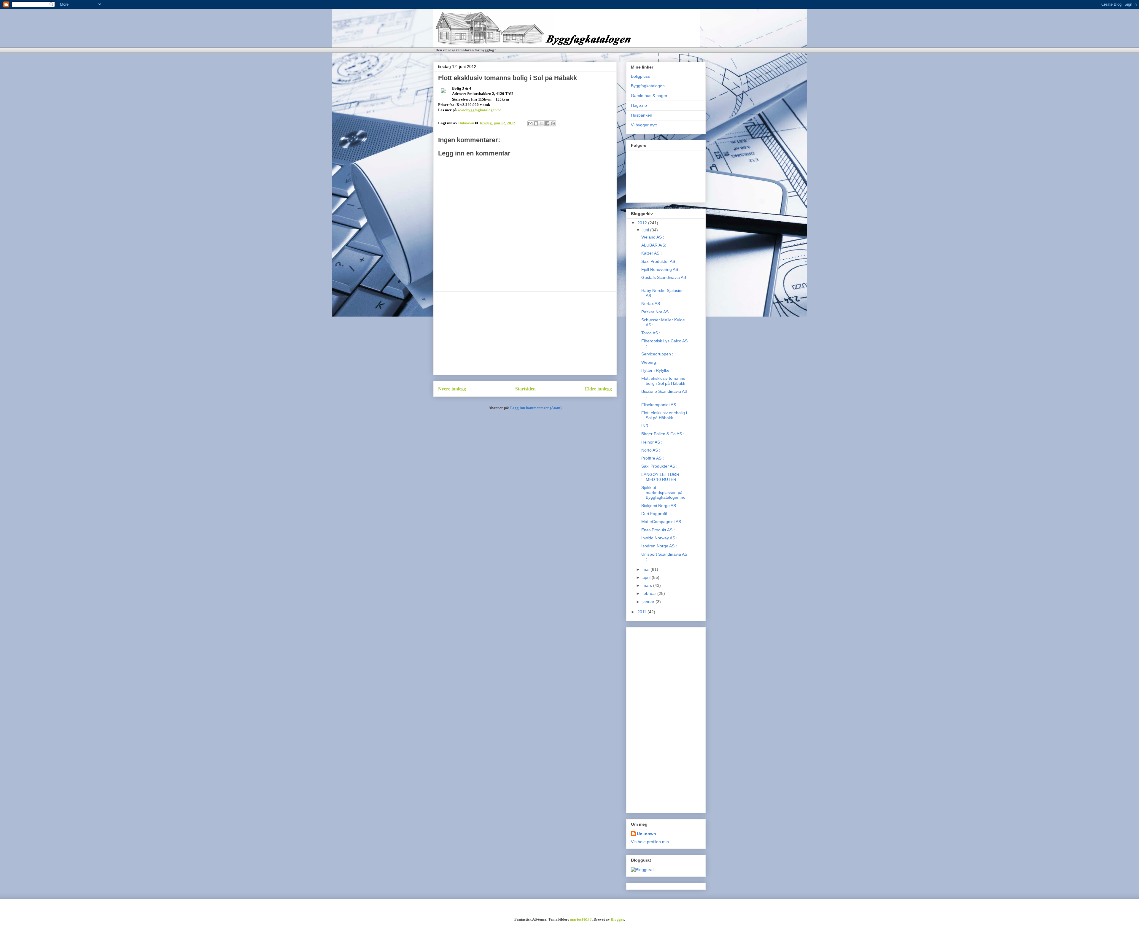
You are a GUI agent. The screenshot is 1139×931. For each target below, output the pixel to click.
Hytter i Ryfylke (655, 370)
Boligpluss (640, 76)
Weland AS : (652, 237)
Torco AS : (650, 333)
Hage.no (639, 105)
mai (646, 569)
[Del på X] (542, 123)
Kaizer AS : (651, 253)
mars (647, 585)
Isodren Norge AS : (659, 546)
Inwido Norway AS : (659, 538)
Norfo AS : (650, 450)
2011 (642, 611)
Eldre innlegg (598, 388)
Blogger (617, 919)
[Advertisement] (525, 333)
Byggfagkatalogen (648, 85)
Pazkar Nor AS (655, 311)
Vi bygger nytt (644, 125)
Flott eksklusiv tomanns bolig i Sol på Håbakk (663, 381)
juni (646, 230)
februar (649, 593)
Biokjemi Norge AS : (659, 505)
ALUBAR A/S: (653, 245)
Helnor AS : (651, 442)
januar (649, 601)
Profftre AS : (652, 458)
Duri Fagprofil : (655, 513)
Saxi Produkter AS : (659, 261)
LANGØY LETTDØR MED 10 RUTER (660, 477)
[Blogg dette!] (536, 123)
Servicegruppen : (657, 354)
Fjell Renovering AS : (660, 269)
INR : (646, 425)
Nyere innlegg (452, 388)
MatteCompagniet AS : (662, 521)
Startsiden (525, 388)
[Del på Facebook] (547, 123)
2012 (642, 222)
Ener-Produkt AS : (658, 530)
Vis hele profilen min (650, 841)
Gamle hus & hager (649, 95)
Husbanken (641, 115)
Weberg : (649, 362)
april (647, 577)
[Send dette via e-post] (530, 123)
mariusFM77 (581, 919)
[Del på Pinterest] (553, 123)
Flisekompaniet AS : (659, 404)
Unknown (646, 833)
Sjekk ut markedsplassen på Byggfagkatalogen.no (663, 492)
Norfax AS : (651, 303)
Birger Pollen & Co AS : (662, 433)
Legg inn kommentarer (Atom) (535, 408)
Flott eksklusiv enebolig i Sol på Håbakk (664, 415)
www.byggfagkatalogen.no (480, 110)
